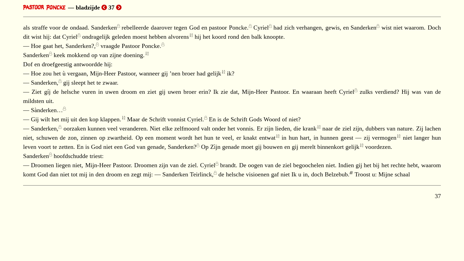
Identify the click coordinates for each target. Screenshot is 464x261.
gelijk (214, 73)
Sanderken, (44, 82)
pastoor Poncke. (228, 27)
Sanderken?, (81, 45)
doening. (134, 55)
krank (310, 128)
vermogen (384, 137)
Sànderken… (47, 110)
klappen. (110, 119)
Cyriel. (195, 119)
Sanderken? (182, 146)
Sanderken (104, 27)
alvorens (178, 36)
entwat (267, 137)
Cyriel (261, 27)
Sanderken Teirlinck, (188, 174)
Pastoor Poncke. (141, 45)
